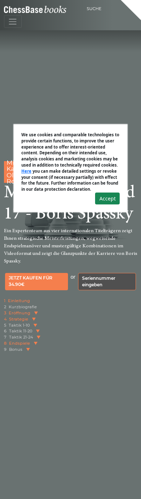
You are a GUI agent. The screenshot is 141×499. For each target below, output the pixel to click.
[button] (36, 313)
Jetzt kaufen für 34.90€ (30, 281)
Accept (107, 198)
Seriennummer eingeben (98, 281)
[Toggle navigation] (13, 21)
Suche (94, 8)
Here (26, 171)
